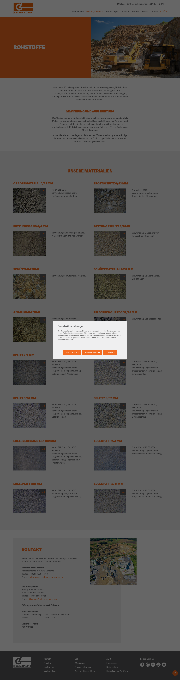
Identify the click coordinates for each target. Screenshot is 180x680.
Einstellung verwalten (92, 352)
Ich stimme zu (110, 352)
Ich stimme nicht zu (72, 352)
